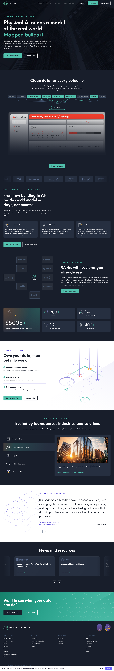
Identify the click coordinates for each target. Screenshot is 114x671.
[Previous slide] (54, 582)
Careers (60, 641)
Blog (87, 638)
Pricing (33, 646)
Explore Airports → (62, 472)
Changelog (89, 646)
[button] (28, 277)
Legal (87, 651)
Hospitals (6, 649)
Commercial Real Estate (10, 654)
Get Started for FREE (12, 56)
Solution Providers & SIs (37, 641)
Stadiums (6, 657)
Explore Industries (57, 166)
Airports (5, 651)
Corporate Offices (8, 641)
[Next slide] (59, 582)
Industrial (6, 646)
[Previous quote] (41, 529)
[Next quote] (45, 529)
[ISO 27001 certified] (99, 627)
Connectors (34, 638)
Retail (5, 643)
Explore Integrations (69, 291)
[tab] (29, 439)
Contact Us (61, 643)
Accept (109, 668)
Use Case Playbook (91, 641)
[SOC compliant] (108, 627)
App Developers (35, 643)
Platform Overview (12, 244)
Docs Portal (89, 643)
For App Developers (31, 244)
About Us (60, 638)
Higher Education (8, 638)
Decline (101, 668)
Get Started (92, 3)
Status (87, 649)
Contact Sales (105, 3)
